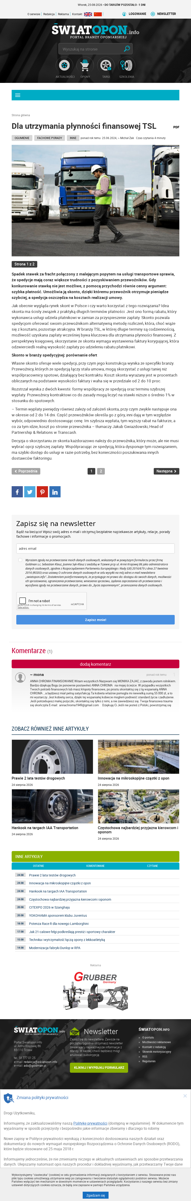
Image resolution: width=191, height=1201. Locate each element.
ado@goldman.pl (35, 1066)
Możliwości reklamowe (156, 1042)
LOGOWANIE (137, 14)
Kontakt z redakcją (154, 1047)
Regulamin (149, 1061)
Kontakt (77, 14)
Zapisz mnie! (95, 619)
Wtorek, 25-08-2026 (92, 5)
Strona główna (21, 115)
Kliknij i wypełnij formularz (99, 1067)
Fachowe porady (49, 138)
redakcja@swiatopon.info (40, 1062)
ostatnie (38, 866)
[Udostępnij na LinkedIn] (55, 491)
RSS (144, 1056)
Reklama (63, 14)
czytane (152, 866)
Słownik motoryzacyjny (156, 1051)
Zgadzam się (97, 1195)
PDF (176, 127)
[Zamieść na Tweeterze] (29, 491)
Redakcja (49, 14)
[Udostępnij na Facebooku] (17, 491)
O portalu (148, 1037)
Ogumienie (22, 138)
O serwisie (33, 14)
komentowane (95, 866)
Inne (73, 138)
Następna (165, 471)
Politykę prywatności (90, 1123)
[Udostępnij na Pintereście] (42, 491)
